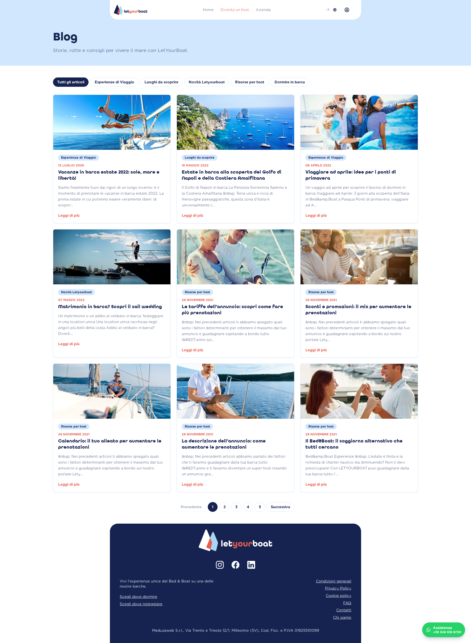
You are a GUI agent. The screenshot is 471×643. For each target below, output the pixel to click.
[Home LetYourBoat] (130, 10)
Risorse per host (249, 82)
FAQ (347, 603)
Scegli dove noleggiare (141, 604)
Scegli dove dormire (138, 596)
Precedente (191, 507)
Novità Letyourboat (207, 82)
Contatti (343, 610)
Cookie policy (338, 595)
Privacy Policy (338, 588)
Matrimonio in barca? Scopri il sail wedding (110, 306)
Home (208, 10)
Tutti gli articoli (70, 82)
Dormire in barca (290, 82)
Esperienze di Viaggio (114, 82)
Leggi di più (68, 215)
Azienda (263, 10)
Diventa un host (235, 10)
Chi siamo (342, 617)
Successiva (280, 507)
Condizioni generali (333, 581)
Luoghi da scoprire (161, 82)
